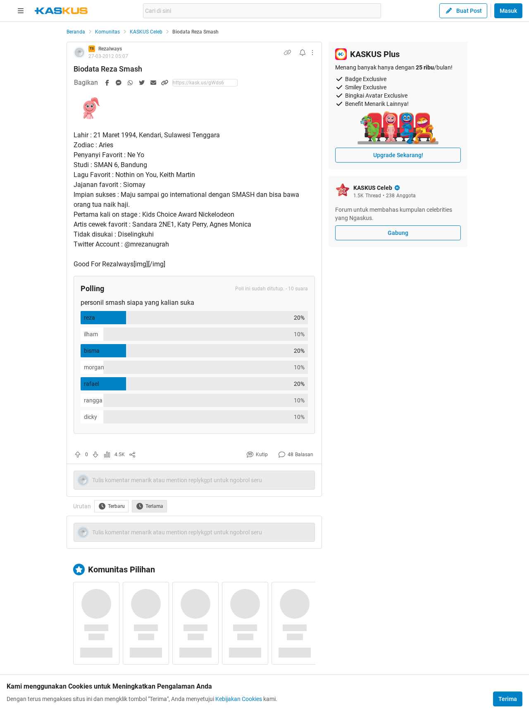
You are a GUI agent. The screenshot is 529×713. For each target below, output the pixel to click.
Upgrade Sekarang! (398, 155)
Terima (507, 699)
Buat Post (469, 10)
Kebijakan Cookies (238, 699)
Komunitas (107, 32)
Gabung (398, 233)
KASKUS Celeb (146, 32)
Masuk (508, 10)
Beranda (76, 32)
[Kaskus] (61, 10)
